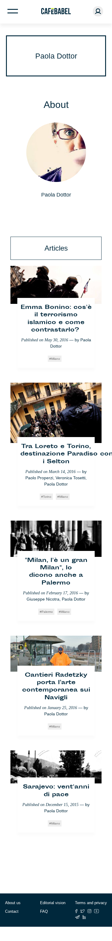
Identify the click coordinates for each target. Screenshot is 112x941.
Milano (55, 358)
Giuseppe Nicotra (43, 599)
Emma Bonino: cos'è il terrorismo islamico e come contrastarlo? (56, 318)
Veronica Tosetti (70, 477)
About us (13, 903)
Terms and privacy (91, 903)
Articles (56, 248)
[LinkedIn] (84, 917)
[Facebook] (76, 911)
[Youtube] (96, 911)
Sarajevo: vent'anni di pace (56, 791)
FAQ (44, 911)
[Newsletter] (77, 917)
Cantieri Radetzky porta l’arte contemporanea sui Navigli (56, 686)
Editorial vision (52, 903)
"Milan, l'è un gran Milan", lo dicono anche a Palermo (56, 571)
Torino (47, 496)
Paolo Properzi (39, 477)
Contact (12, 911)
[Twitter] (82, 911)
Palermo (47, 611)
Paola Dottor (56, 484)
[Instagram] (89, 911)
